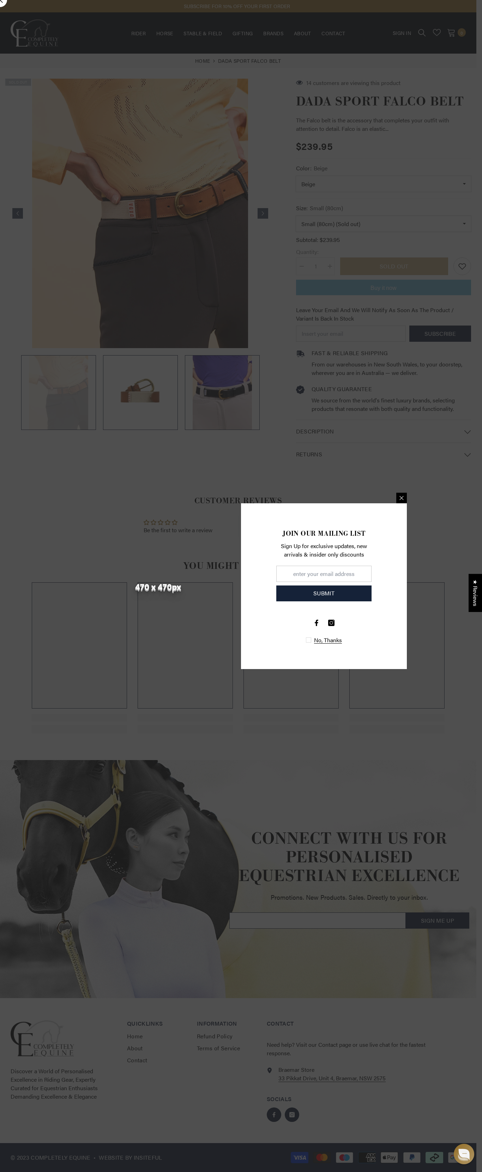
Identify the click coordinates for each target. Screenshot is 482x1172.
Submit (324, 593)
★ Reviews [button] (475, 592)
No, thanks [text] (328, 640)
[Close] (401, 498)
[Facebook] (316, 622)
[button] (464, 1154)
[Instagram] (331, 622)
